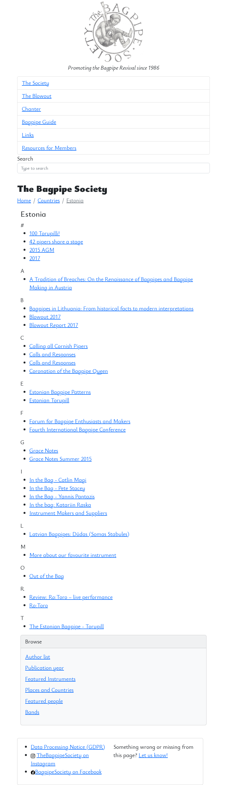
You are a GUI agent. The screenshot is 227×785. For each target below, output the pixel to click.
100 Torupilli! (44, 233)
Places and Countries (49, 690)
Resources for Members (49, 147)
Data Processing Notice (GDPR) (68, 746)
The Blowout (36, 96)
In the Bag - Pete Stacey (57, 488)
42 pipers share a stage (56, 241)
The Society (35, 83)
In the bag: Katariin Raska (60, 504)
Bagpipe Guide (39, 121)
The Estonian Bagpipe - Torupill (66, 626)
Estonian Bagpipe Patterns (60, 392)
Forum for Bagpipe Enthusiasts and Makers (79, 421)
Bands (32, 712)
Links (28, 134)
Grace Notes (43, 450)
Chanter (31, 108)
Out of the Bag (46, 576)
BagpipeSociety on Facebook (68, 771)
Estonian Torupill (49, 400)
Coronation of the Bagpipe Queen (68, 371)
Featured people (44, 701)
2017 (34, 258)
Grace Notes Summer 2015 (60, 458)
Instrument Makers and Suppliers (68, 513)
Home (24, 200)
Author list (37, 656)
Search (25, 158)
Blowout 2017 (45, 316)
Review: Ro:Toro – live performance (71, 597)
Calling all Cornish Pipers (58, 346)
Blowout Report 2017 (53, 325)
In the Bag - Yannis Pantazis (62, 496)
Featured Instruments (50, 678)
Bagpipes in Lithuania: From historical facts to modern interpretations (111, 308)
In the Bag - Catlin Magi (57, 479)
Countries (49, 200)
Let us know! (153, 755)
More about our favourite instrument (72, 555)
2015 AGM (41, 249)
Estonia (75, 200)
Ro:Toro (38, 605)
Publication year (44, 667)
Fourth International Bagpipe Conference (77, 429)
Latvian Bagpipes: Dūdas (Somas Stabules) (79, 534)
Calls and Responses (52, 354)
